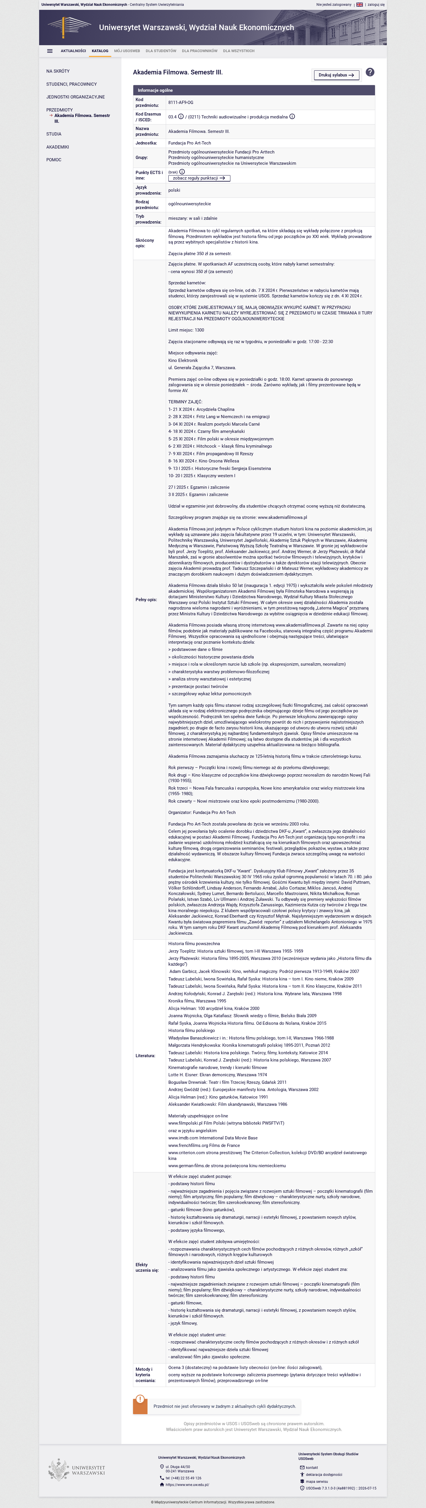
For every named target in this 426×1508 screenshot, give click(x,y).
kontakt (312, 1468)
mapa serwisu (317, 1482)
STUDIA (53, 134)
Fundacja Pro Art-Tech (189, 143)
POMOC (53, 159)
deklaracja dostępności (324, 1475)
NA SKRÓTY (58, 71)
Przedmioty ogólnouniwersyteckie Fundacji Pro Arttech (221, 152)
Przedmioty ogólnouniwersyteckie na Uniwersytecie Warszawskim (232, 163)
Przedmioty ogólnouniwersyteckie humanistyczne (216, 157)
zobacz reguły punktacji (195, 178)
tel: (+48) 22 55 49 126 (183, 1478)
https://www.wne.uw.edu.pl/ (187, 1485)
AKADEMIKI (57, 147)
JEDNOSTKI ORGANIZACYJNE (75, 97)
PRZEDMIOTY (59, 110)
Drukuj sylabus (333, 75)
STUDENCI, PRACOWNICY (71, 84)
